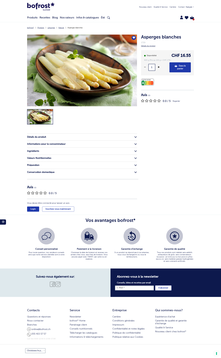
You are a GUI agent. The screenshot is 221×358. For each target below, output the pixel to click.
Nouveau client (145, 7)
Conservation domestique (40, 172)
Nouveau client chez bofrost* (170, 331)
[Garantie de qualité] (174, 236)
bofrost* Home (77, 321)
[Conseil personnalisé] (46, 236)
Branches (32, 325)
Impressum (118, 325)
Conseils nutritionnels (81, 329)
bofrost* (30, 28)
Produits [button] (32, 17)
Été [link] (103, 17)
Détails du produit (36, 137)
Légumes (51, 28)
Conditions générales (123, 321)
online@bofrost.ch (41, 329)
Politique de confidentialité (126, 333)
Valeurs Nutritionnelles (39, 158)
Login (33, 209)
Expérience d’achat (165, 317)
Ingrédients (33, 151)
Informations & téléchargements (86, 337)
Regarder (176, 101)
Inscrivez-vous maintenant (58, 209)
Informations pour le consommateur (46, 144)
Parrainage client (78, 325)
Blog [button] (55, 17)
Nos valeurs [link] (67, 17)
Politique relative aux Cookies (127, 337)
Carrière (173, 7)
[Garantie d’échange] (131, 236)
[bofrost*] (40, 7)
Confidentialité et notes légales (128, 329)
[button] (186, 18)
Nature (61, 28)
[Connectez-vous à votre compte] (181, 17)
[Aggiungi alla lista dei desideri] (134, 38)
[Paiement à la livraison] (89, 236)
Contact (181, 7)
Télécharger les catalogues (83, 333)
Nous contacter (35, 321)
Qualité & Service (161, 7)
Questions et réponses (39, 317)
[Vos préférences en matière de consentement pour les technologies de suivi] (216, 353)
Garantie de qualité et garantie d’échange (171, 322)
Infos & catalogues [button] (87, 17)
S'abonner (163, 288)
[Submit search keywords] (108, 17)
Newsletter (75, 317)
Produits (40, 28)
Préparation (33, 165)
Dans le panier (181, 67)
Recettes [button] (45, 17)
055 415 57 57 (38, 334)
